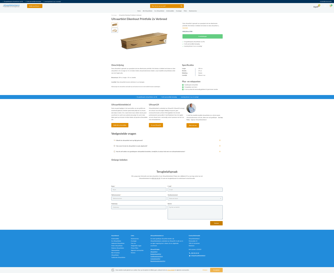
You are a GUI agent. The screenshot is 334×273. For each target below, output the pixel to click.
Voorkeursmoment (173, 195)
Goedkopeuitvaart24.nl (156, 256)
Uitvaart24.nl (153, 252)
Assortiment (115, 235)
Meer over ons (193, 125)
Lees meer (185, 28)
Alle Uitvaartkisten (147, 11)
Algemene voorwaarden (137, 250)
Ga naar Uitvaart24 (156, 125)
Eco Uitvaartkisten (159, 11)
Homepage (114, 15)
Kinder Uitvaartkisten (117, 245)
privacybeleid (171, 270)
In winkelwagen (202, 36)
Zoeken (181, 6)
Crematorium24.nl (155, 259)
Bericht (170, 203)
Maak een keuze (173, 198)
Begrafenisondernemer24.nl (157, 261)
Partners (133, 252)
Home (139, 11)
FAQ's (185, 11)
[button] (166, 41)
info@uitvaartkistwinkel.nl (198, 255)
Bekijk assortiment (34, 6)
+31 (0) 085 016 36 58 (325, 1)
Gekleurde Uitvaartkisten (117, 243)
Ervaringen (179, 11)
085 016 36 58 (195, 253)
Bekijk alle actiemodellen (119, 125)
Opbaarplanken (115, 250)
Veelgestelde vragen (136, 245)
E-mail (170, 186)
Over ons (133, 243)
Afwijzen (205, 270)
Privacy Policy (134, 248)
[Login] (325, 6)
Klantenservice (193, 11)
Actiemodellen (170, 11)
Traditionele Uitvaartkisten (118, 257)
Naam (113, 186)
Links (132, 235)
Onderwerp (114, 203)
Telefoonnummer (116, 195)
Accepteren (216, 270)
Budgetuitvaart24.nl (155, 254)
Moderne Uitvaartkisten (117, 248)
